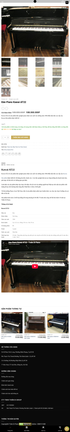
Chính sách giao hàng (7, 381)
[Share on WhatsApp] (3, 153)
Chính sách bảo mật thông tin (9, 393)
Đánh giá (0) (10, 165)
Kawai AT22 (10, 149)
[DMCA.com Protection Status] (25, 424)
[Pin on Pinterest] (16, 153)
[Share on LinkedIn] (19, 153)
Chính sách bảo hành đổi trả (9, 389)
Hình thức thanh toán (7, 385)
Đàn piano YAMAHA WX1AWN (29, 337)
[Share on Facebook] (6, 153)
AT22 (5, 149)
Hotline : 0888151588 (38, 424)
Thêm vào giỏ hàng (20, 137)
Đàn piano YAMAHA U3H (53, 337)
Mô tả (3, 165)
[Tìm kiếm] (67, 2)
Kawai (65, 173)
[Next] (68, 327)
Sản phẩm (4, 178)
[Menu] (2, 2)
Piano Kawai (23, 147)
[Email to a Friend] (12, 153)
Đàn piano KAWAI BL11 (6, 337)
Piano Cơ (4, 99)
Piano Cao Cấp (13, 99)
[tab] (3, 165)
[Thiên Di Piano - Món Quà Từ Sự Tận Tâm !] (35, 1)
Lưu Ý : (3, 124)
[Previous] (1, 327)
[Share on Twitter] (9, 153)
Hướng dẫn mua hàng (7, 376)
